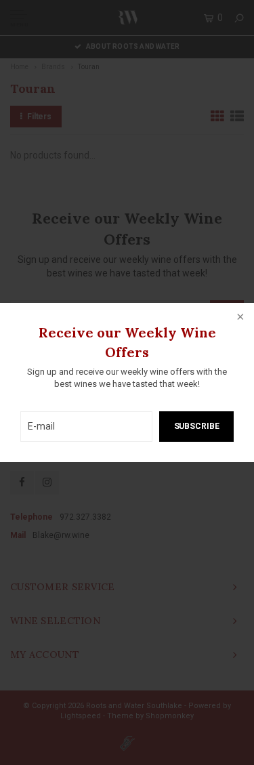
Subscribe (196, 426)
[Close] (239, 318)
